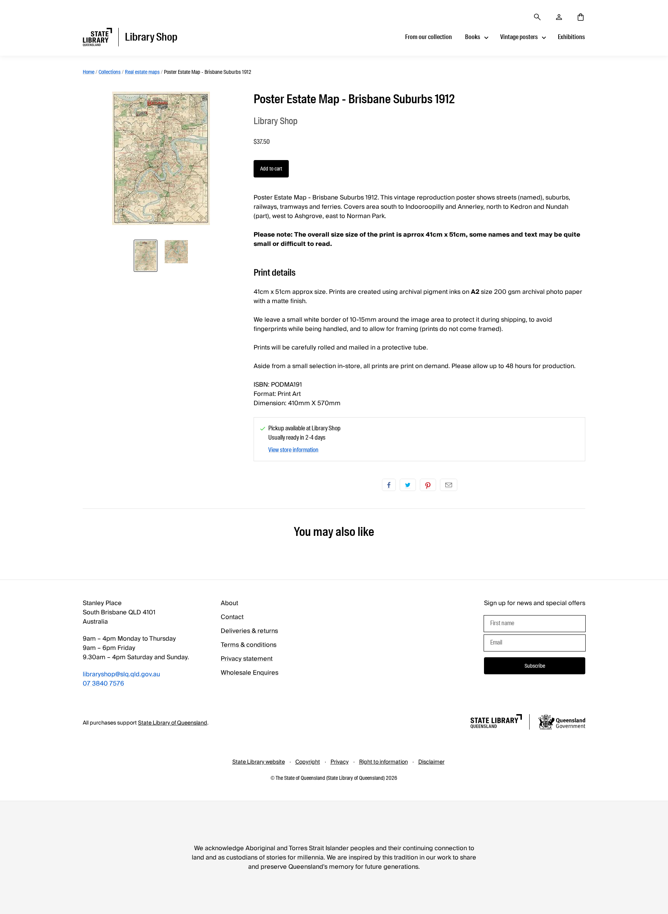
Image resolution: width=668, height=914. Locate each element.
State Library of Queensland (172, 723)
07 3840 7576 (103, 683)
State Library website (258, 762)
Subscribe (535, 665)
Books (472, 37)
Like (389, 485)
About (229, 603)
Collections (110, 71)
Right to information (383, 762)
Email (448, 485)
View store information (293, 450)
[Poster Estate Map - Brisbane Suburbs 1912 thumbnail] (145, 255)
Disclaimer (431, 762)
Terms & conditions (248, 644)
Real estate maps (142, 71)
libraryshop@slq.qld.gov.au (121, 674)
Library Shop (276, 121)
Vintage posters (519, 37)
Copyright (307, 762)
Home (88, 71)
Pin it (428, 485)
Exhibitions (571, 37)
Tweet (408, 485)
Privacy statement (247, 658)
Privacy (340, 762)
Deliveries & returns (249, 631)
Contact (232, 617)
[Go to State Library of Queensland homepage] (496, 722)
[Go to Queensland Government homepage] (561, 723)
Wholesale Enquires (249, 672)
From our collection (428, 37)
